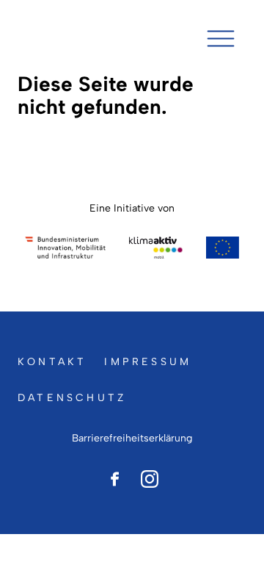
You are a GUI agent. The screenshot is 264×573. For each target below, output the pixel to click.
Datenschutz (72, 398)
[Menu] (221, 39)
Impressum (147, 362)
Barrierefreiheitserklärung (132, 438)
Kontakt (52, 362)
